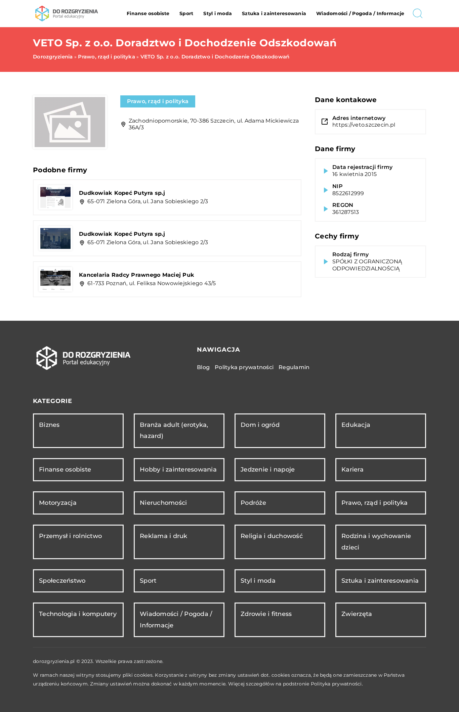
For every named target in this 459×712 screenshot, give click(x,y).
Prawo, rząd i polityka (158, 101)
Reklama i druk (163, 536)
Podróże (253, 502)
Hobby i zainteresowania (178, 469)
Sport (186, 13)
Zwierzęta (356, 614)
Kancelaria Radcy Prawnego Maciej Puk (136, 275)
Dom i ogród (260, 425)
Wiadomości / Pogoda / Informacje (360, 13)
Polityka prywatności (244, 367)
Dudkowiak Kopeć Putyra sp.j (122, 193)
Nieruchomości (163, 502)
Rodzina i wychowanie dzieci (376, 541)
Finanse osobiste (148, 13)
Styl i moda (217, 13)
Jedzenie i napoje (268, 469)
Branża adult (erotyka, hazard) (174, 430)
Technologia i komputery (78, 614)
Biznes (49, 425)
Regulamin (294, 367)
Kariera (352, 469)
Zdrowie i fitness (266, 614)
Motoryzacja (58, 502)
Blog (203, 367)
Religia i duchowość (272, 536)
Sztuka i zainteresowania (274, 13)
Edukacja (355, 425)
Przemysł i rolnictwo (70, 536)
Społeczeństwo (62, 580)
